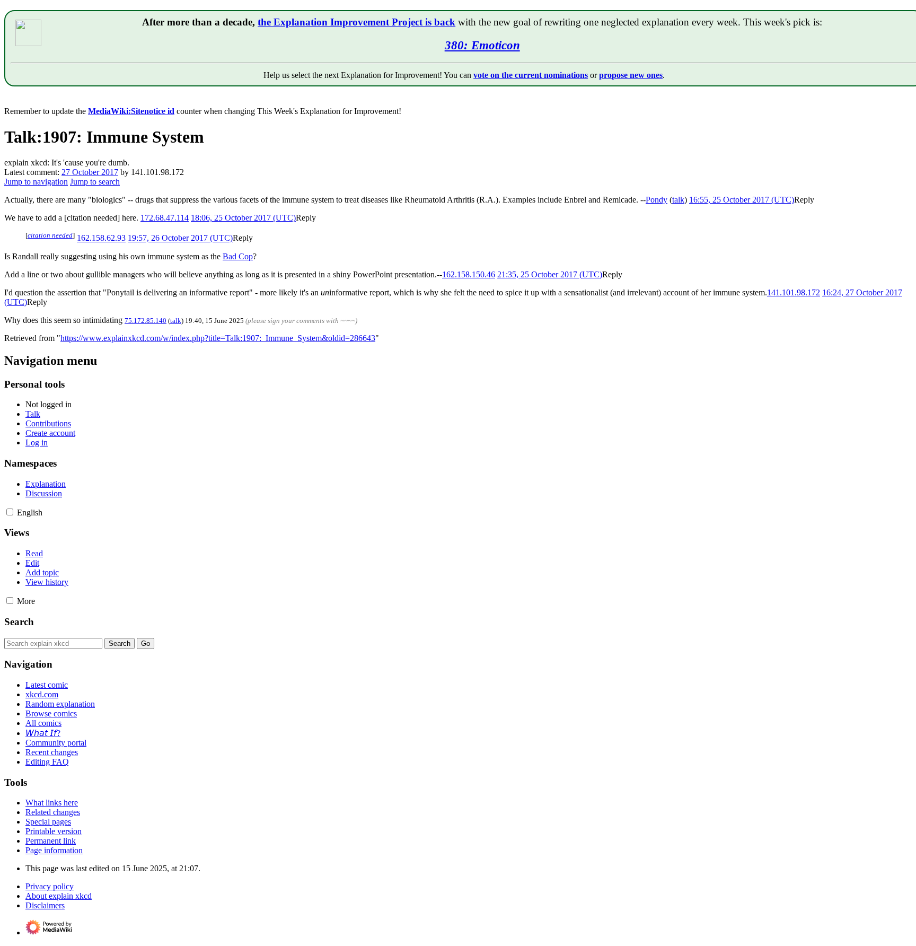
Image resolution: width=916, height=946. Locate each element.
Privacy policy (49, 886)
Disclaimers (45, 905)
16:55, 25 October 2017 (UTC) (741, 199)
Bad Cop (238, 256)
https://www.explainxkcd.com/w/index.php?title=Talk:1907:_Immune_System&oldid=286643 (217, 338)
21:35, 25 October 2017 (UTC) (549, 274)
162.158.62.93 (101, 238)
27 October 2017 (89, 172)
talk (678, 199)
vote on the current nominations (530, 75)
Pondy (656, 199)
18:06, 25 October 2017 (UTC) (243, 217)
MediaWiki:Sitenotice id (131, 111)
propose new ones (631, 75)
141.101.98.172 (793, 292)
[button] (804, 199)
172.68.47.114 (164, 217)
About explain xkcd (58, 895)
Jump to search (95, 181)
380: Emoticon (482, 45)
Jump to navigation (36, 181)
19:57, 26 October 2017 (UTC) (180, 238)
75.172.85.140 (145, 321)
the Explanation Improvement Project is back (356, 22)
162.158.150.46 (468, 274)
